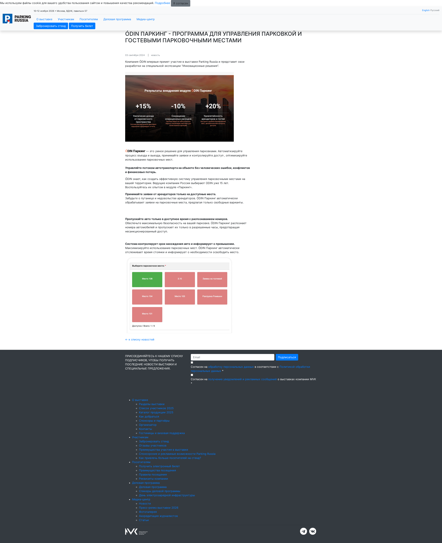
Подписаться (287, 357)
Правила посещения (153, 474)
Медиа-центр (146, 19)
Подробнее (162, 3)
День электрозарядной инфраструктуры (167, 495)
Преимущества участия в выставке (163, 449)
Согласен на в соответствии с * (250, 369)
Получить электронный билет (159, 466)
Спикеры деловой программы (159, 491)
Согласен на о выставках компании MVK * (253, 381)
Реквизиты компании (153, 478)
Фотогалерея (148, 511)
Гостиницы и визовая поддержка (162, 433)
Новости (145, 503)
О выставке (44, 19)
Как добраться (149, 416)
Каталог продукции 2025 (156, 412)
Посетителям (89, 19)
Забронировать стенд (51, 26)
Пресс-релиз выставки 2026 (158, 507)
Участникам (66, 19)
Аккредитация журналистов (158, 516)
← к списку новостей (139, 339)
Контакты (145, 429)
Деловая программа (117, 19)
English (426, 10)
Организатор (148, 424)
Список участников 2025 (156, 408)
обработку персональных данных (231, 366)
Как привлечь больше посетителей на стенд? (170, 458)
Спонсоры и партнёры (154, 420)
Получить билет (82, 26)
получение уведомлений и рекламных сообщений (242, 379)
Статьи (144, 520)
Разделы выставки (152, 404)
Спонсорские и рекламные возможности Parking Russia (177, 453)
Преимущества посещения (157, 470)
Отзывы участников (152, 445)
